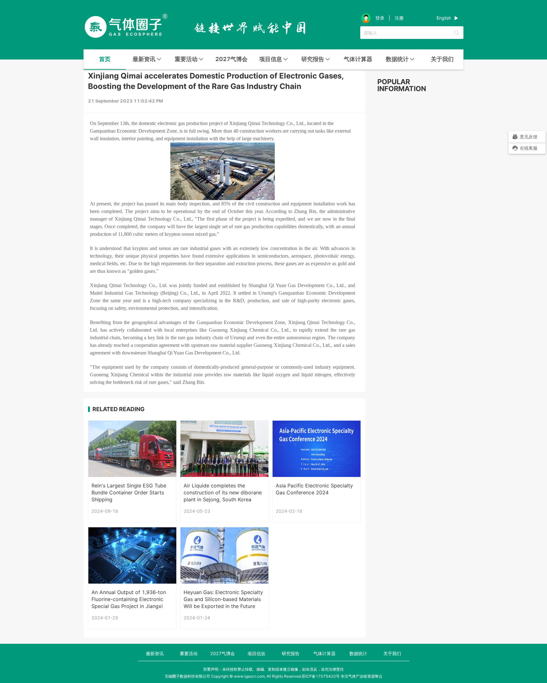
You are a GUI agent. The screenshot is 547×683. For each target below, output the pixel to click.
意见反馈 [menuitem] (529, 136)
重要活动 (189, 653)
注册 (399, 18)
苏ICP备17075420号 (321, 676)
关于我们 (442, 59)
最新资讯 (155, 653)
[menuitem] (105, 59)
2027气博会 (231, 59)
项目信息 (256, 653)
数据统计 (358, 653)
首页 (104, 59)
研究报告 (290, 653)
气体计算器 (358, 59)
